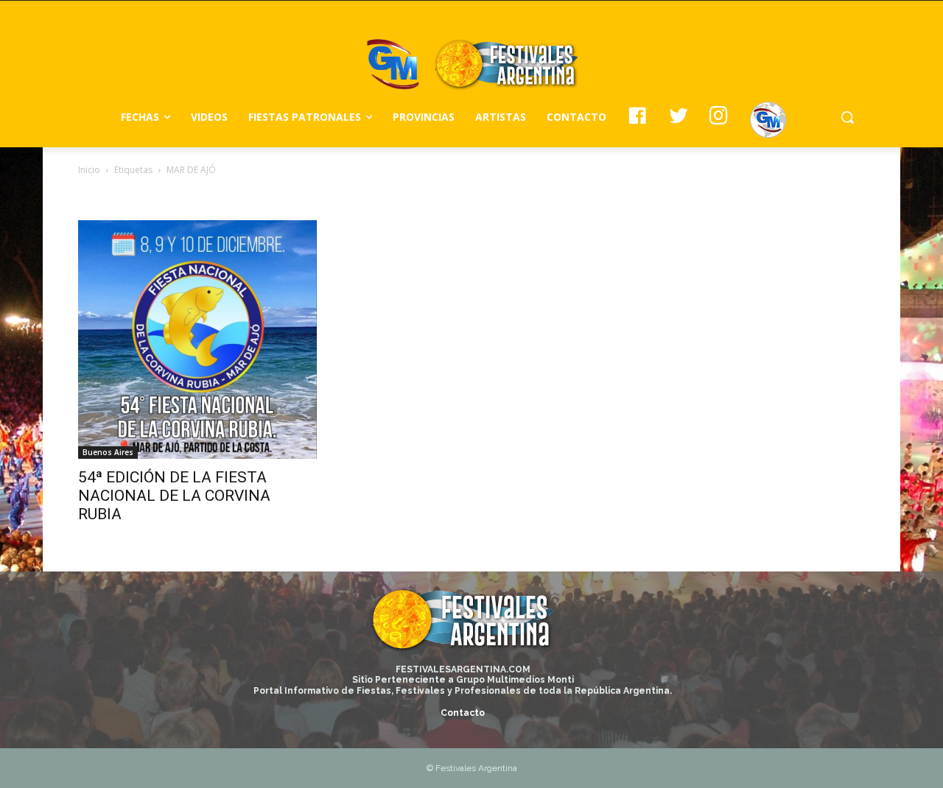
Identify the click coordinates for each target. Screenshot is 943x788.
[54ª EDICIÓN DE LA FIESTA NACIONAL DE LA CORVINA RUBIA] (197, 339)
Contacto (463, 713)
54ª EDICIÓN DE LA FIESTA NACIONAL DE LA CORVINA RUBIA (174, 495)
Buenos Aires (108, 452)
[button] (847, 117)
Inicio (89, 169)
